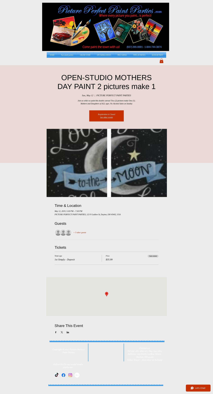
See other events (106, 117)
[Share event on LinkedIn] (68, 332)
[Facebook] (63, 375)
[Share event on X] (62, 332)
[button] (122, 55)
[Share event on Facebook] (56, 332)
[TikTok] (56, 375)
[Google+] (77, 375)
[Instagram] (70, 375)
